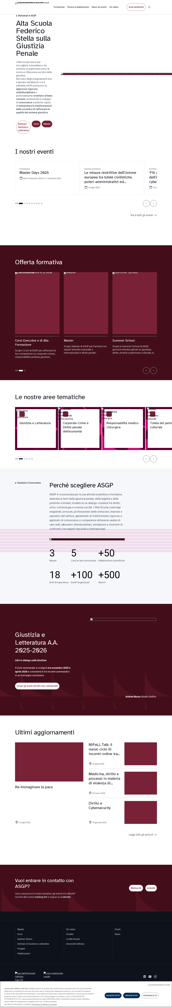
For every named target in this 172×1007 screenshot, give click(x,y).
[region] (86, 994)
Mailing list (136, 888)
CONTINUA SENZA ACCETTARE (159, 985)
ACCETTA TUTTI (113, 995)
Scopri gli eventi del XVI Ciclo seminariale (37, 686)
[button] (146, 203)
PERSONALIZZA (150, 995)
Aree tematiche (136, 7)
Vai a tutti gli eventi (141, 215)
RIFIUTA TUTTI (132, 995)
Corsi (36, 124)
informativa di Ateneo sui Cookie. (44, 1004)
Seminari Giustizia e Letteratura (23, 127)
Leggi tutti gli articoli (141, 834)
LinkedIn (151, 888)
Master (47, 124)
